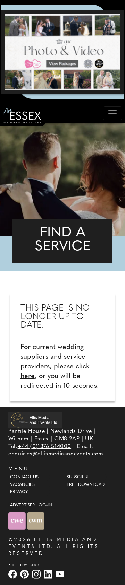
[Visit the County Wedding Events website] (17, 520)
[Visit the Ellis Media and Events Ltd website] (35, 420)
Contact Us (24, 477)
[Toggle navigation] (112, 113)
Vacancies (22, 485)
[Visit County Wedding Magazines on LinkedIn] (49, 574)
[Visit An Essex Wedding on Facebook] (13, 574)
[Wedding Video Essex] (62, 51)
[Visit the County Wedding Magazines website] (35, 520)
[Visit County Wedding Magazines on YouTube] (61, 574)
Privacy (19, 492)
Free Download (86, 485)
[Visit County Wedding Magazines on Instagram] (37, 574)
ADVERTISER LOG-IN (31, 505)
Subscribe (78, 477)
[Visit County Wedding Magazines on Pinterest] (25, 574)
